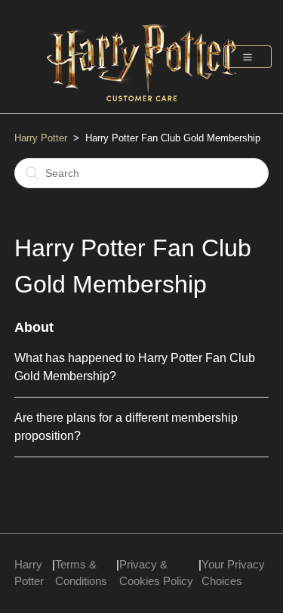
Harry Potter (40, 138)
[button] (247, 56)
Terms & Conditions (81, 573)
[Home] (141, 108)
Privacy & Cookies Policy (156, 573)
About (34, 327)
